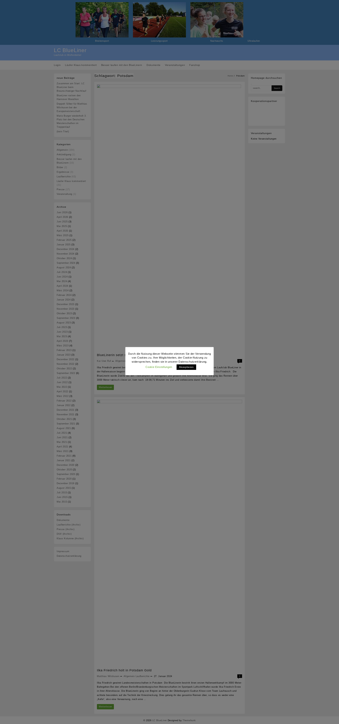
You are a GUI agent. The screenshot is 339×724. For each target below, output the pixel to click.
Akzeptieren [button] (186, 367)
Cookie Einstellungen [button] (158, 366)
